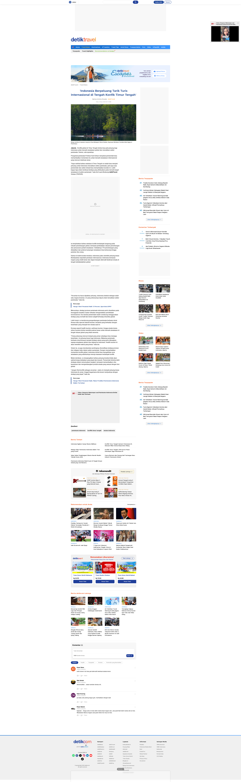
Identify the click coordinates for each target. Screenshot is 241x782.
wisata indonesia (109, 430)
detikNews (100, 744)
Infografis (156, 47)
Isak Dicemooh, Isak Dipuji (79, 545)
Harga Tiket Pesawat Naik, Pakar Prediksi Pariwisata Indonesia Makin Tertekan (96, 382)
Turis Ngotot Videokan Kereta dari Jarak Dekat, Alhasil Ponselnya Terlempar (155, 205)
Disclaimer (142, 760)
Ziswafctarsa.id (127, 763)
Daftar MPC (158, 2)
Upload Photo (160, 71)
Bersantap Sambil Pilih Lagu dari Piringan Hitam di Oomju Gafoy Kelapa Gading (78, 611)
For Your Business (127, 768)
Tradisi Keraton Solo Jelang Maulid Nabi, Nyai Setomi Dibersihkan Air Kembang (155, 185)
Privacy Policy (143, 758)
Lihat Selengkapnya (153, 219)
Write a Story (160, 75)
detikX (110, 754)
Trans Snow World (128, 756)
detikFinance (100, 749)
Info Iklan (142, 756)
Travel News (86, 47)
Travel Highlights (87, 51)
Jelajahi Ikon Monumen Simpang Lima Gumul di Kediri (163, 365)
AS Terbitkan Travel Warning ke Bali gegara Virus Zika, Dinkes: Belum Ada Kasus (112, 611)
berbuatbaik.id (127, 744)
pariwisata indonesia (78, 430)
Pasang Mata (126, 747)
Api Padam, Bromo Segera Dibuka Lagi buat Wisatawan (158, 247)
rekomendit (126, 770)
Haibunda (159, 749)
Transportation (135, 47)
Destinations (96, 47)
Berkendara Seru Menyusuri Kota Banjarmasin (144, 348)
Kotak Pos (142, 751)
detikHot (99, 754)
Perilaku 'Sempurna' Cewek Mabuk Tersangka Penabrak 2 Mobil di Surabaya (80, 525)
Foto (143, 47)
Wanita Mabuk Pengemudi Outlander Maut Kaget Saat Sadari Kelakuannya (124, 547)
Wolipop (111, 751)
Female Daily (160, 754)
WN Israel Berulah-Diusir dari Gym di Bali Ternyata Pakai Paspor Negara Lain (156, 212)
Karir (141, 749)
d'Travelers (105, 47)
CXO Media (160, 756)
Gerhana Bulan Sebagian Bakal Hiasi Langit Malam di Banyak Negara (156, 191)
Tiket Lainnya (126, 558)
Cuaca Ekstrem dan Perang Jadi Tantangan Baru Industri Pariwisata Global (120, 456)
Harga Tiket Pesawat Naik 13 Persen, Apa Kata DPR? (92, 306)
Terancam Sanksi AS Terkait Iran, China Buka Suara (126, 524)
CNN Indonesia (160, 744)
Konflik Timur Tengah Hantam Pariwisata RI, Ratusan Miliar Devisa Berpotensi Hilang (118, 444)
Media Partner (143, 754)
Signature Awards (127, 754)
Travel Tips (115, 47)
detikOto (99, 760)
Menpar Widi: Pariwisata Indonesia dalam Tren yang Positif (85, 450)
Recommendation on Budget (105, 51)
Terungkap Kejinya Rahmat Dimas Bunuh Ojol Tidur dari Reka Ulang (128, 611)
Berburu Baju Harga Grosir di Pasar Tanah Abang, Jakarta (145, 365)
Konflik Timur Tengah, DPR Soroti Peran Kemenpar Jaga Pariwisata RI (117, 450)
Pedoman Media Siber (146, 747)
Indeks (163, 47)
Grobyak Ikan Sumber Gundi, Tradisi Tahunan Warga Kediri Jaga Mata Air (146, 317)
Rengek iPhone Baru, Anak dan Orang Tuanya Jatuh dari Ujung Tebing (77, 632)
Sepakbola (100, 758)
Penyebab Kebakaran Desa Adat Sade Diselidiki (162, 296)
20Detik (111, 756)
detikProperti (100, 763)
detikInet (99, 751)
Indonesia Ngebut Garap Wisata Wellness (83, 444)
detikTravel (74, 85)
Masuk (168, 2)
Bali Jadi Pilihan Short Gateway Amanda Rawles (162, 316)
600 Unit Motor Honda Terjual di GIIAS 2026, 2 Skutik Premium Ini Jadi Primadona (112, 632)
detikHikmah (112, 760)
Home (78, 47)
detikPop (111, 763)
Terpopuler (76, 51)
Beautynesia (160, 751)
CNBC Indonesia (161, 747)
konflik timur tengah (94, 430)
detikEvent (125, 751)
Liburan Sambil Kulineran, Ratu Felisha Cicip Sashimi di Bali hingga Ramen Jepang (95, 632)
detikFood (111, 747)
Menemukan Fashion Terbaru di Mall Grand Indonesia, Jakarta (162, 348)
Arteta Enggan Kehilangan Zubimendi (95, 610)
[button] (134, 569)
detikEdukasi (100, 747)
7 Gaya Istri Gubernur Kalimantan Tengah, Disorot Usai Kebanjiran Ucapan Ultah (102, 547)
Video (149, 47)
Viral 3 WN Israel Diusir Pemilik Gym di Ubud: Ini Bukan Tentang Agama (157, 233)
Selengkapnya (131, 504)
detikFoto (111, 758)
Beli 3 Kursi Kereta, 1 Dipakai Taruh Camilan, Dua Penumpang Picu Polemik (158, 241)
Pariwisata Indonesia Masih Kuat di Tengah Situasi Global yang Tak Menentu (86, 461)
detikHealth (112, 749)
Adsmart (125, 749)
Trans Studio (126, 758)
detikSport (100, 756)
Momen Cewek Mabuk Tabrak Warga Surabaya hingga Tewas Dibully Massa (102, 525)
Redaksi (142, 744)
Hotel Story (124, 47)
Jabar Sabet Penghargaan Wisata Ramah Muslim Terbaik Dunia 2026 (86, 456)
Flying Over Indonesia (128, 765)
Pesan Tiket (82, 581)
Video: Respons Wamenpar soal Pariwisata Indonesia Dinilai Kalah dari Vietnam (226, 24)
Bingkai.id (125, 760)
